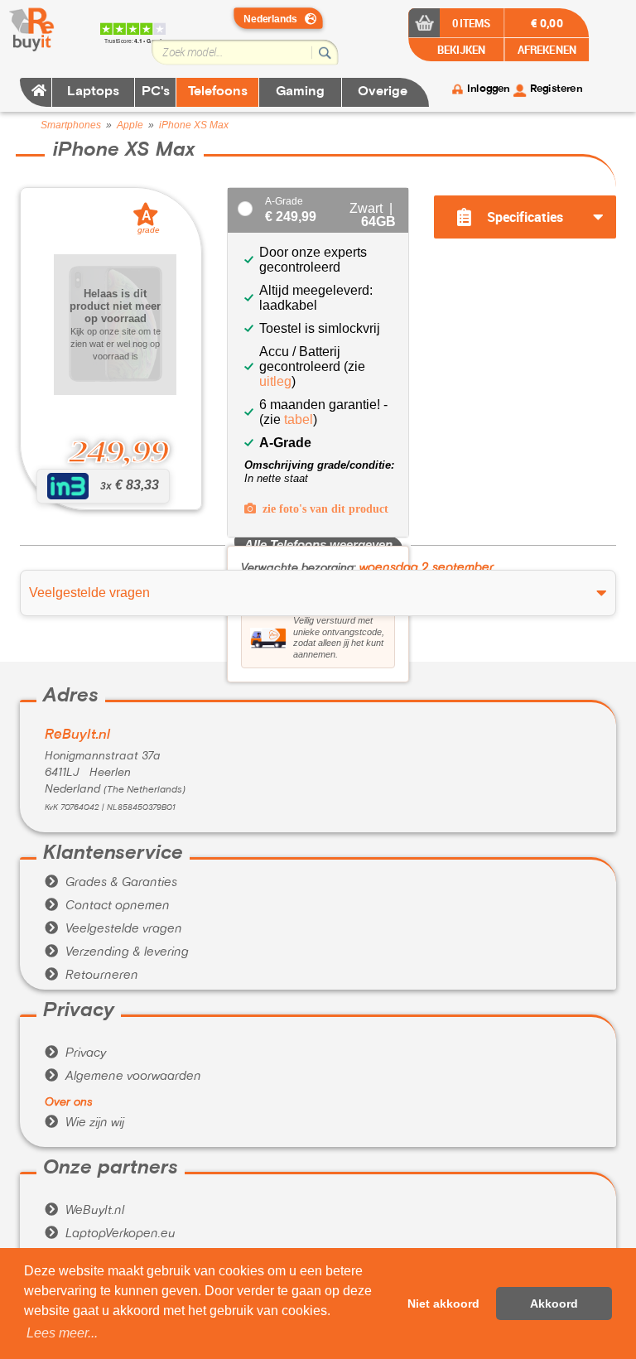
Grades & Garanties (111, 883)
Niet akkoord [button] (443, 1303)
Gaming (300, 92)
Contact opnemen (107, 906)
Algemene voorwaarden (123, 1076)
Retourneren (91, 975)
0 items (471, 23)
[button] (62, 1333)
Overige (382, 92)
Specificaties (525, 217)
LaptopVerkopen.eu (110, 1234)
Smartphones (71, 125)
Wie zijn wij (84, 1123)
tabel (298, 419)
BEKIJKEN (460, 49)
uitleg (275, 381)
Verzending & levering (117, 952)
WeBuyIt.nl (84, 1211)
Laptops (93, 92)
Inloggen (488, 89)
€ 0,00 (547, 22)
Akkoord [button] (554, 1303)
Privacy (75, 1053)
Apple (130, 125)
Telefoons (218, 92)
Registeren (556, 89)
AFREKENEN (547, 49)
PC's (156, 92)
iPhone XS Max (194, 125)
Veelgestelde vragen (113, 929)
